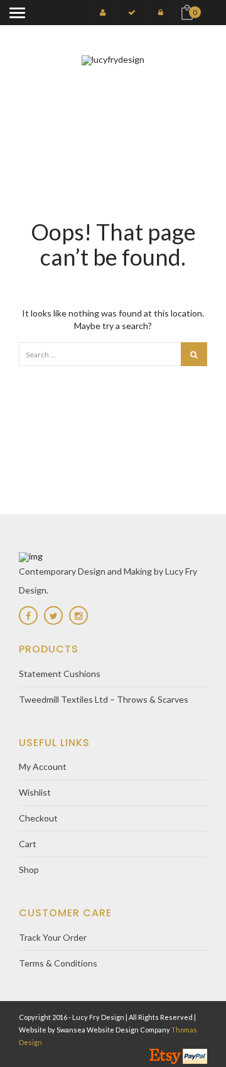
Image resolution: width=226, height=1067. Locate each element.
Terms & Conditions (58, 963)
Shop (29, 869)
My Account (43, 766)
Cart (27, 843)
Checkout (38, 818)
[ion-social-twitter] (53, 615)
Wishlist (35, 792)
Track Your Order (53, 937)
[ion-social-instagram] (78, 615)
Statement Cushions (59, 673)
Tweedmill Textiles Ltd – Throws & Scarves (103, 699)
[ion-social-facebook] (28, 615)
